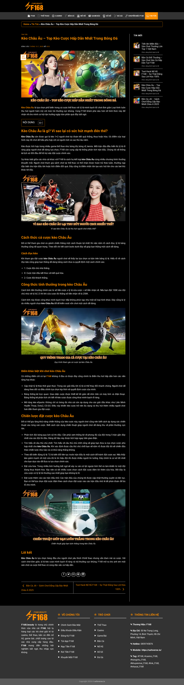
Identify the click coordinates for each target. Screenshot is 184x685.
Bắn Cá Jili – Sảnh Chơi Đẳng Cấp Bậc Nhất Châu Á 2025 (151, 101)
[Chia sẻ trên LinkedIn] (83, 574)
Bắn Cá (71, 16)
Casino (58, 16)
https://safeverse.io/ (152, 650)
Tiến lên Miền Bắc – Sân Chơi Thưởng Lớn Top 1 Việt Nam (152, 46)
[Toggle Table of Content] (39, 123)
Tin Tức (153, 16)
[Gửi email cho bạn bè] (73, 574)
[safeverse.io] (34, 6)
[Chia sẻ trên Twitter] (68, 574)
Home (26, 24)
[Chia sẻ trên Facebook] (63, 574)
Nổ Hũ (83, 16)
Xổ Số (108, 16)
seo (48, 46)
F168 (33, 16)
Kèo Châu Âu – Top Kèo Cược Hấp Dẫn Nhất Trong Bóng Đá (151, 88)
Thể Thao (45, 16)
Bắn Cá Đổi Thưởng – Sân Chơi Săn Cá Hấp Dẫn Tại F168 (152, 60)
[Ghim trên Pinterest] (78, 574)
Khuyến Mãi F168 (136, 16)
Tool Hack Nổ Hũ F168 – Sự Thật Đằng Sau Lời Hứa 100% (152, 74)
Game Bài (96, 16)
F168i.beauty (27, 624)
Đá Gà (120, 16)
